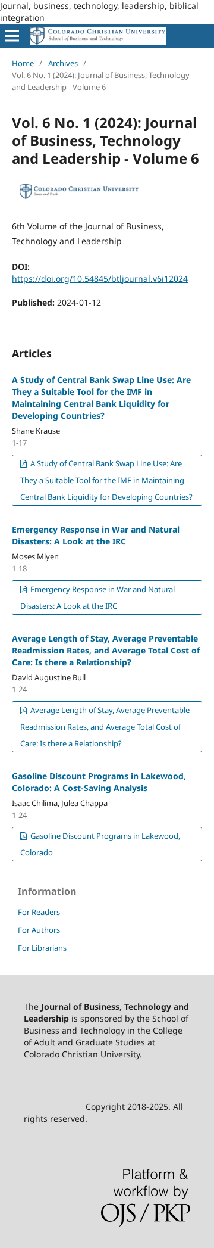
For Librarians (42, 947)
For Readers (39, 912)
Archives (63, 63)
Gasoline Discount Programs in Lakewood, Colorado (100, 844)
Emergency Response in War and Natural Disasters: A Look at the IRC (96, 535)
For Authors (39, 930)
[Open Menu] (12, 36)
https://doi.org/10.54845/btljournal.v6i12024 (100, 278)
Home (23, 63)
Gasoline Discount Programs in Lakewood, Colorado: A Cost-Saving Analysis (99, 781)
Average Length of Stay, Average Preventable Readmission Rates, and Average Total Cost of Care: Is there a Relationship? (106, 650)
